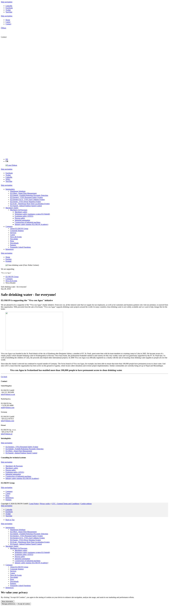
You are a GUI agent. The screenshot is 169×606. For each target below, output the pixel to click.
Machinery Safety (12, 546)
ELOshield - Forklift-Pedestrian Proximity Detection (29, 534)
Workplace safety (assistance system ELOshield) (32, 552)
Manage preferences (8, 604)
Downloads (14, 581)
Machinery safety (21, 550)
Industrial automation (22, 559)
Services (13, 571)
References (10, 588)
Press (12, 579)
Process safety (20, 557)
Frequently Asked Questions (20, 586)
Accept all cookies (24, 604)
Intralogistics (10, 528)
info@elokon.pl (6, 434)
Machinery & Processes (18, 548)
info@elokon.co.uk (8, 394)
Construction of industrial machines (27, 561)
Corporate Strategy (17, 569)
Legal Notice (34, 504)
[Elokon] (11, 165)
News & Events (16, 575)
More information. (7, 601)
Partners (13, 583)
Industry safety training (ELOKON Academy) (31, 563)
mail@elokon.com (7, 407)
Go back (4, 377)
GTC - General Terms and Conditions (65, 504)
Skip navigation (6, 2)
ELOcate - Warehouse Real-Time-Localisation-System (30, 542)
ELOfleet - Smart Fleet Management (23, 532)
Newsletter (14, 577)
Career (12, 573)
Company (9, 565)
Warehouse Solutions (17, 530)
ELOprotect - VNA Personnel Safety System (26, 536)
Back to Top (10, 520)
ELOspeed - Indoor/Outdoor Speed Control (26, 544)
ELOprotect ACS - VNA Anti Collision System (27, 538)
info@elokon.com (7, 421)
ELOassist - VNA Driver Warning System (25, 540)
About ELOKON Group (19, 567)
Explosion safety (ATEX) (24, 554)
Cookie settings (86, 504)
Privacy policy (45, 504)
